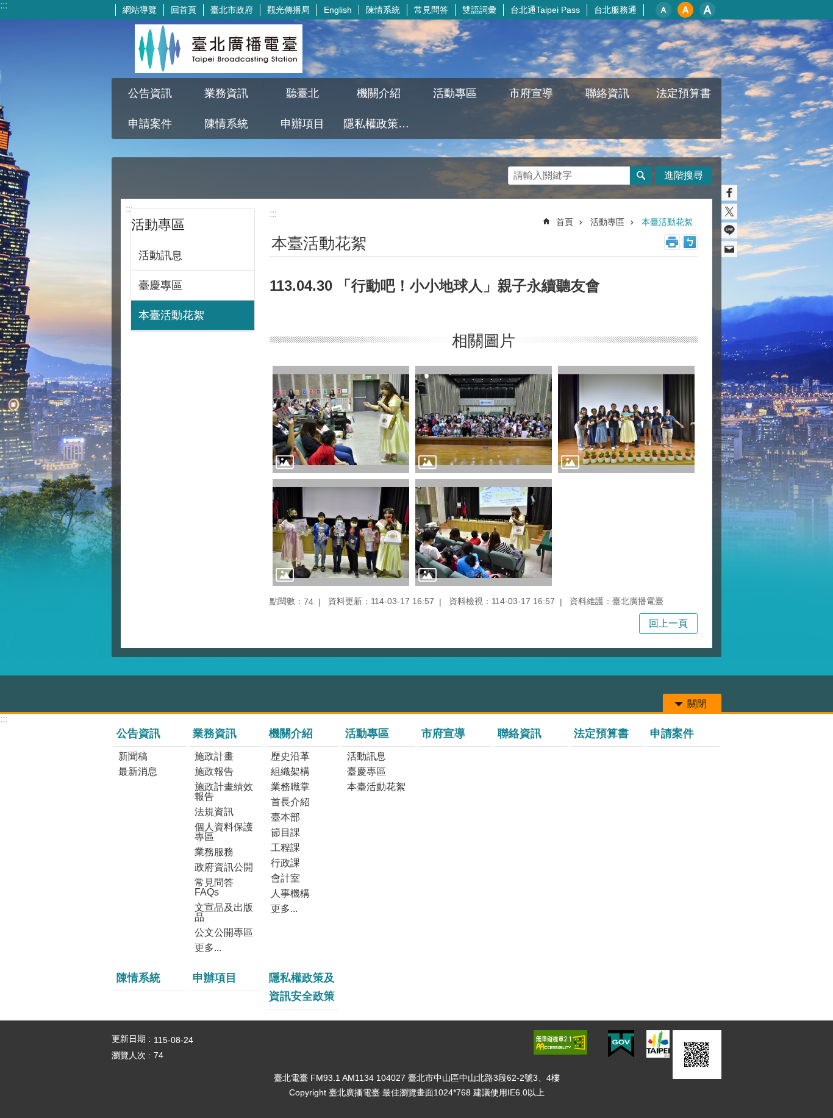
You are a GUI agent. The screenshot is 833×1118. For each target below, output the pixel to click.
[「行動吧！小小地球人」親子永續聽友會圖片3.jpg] (626, 419)
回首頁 (183, 10)
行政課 (285, 863)
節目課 (285, 832)
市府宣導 (531, 93)
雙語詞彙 (479, 10)
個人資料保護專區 (224, 832)
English (338, 10)
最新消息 (137, 771)
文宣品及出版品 (224, 912)
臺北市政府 (231, 10)
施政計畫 (214, 756)
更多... (208, 947)
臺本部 (285, 817)
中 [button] (685, 10)
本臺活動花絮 (171, 315)
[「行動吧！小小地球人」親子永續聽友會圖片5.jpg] (483, 532)
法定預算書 (683, 93)
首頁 (564, 222)
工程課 (285, 847)
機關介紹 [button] (379, 93)
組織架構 (290, 771)
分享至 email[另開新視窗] (729, 249)
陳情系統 (383, 10)
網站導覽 (140, 10)
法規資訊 (214, 811)
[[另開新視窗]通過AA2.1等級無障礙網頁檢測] (560, 1042)
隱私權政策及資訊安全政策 (379, 124)
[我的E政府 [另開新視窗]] (621, 1044)
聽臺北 (302, 93)
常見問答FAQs (214, 887)
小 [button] (663, 10)
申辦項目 (302, 124)
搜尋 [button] (641, 175)
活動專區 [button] (455, 93)
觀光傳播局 (288, 10)
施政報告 (214, 771)
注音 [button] (690, 242)
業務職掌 (290, 787)
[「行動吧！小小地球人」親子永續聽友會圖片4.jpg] (341, 532)
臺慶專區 (160, 285)
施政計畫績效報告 (224, 792)
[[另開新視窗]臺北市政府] (658, 1044)
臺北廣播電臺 (218, 48)
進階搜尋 (683, 175)
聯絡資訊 (607, 93)
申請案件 (150, 124)
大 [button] (707, 10)
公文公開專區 (224, 932)
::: (3, 5)
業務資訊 (215, 733)
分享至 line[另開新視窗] (729, 230)
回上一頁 (668, 623)
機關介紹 (291, 733)
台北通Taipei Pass (545, 10)
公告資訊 (138, 733)
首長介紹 (290, 802)
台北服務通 (615, 10)
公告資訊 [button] (150, 93)
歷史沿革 (290, 756)
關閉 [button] (697, 704)
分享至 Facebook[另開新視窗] (729, 193)
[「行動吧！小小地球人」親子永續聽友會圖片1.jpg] (341, 419)
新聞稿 (133, 756)
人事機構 (290, 893)
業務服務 (214, 852)
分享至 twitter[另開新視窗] (729, 211)
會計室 (285, 878)
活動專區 (607, 222)
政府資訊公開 (224, 867)
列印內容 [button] (672, 242)
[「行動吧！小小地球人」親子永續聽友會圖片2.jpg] (483, 419)
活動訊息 (160, 255)
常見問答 (431, 10)
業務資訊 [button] (226, 93)
